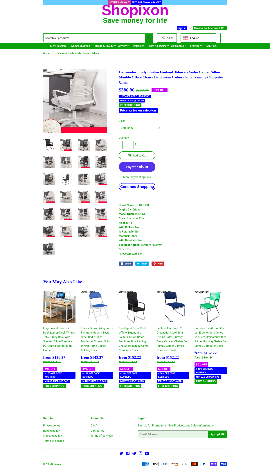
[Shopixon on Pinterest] (134, 453)
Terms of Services (102, 435)
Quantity (124, 137)
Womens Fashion (81, 45)
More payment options (137, 177)
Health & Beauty (104, 45)
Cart (170, 37)
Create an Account (206, 28)
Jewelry (122, 45)
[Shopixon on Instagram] (140, 453)
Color (122, 120)
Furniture (194, 45)
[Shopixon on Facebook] (128, 453)
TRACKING (210, 45)
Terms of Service (53, 440)
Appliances (177, 45)
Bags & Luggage (158, 45)
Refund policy (51, 430)
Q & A (94, 425)
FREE (222, 28)
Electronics (138, 45)
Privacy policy (51, 425)
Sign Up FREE (217, 434)
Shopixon (56, 464)
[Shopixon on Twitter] (121, 453)
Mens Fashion (58, 45)
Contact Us (97, 430)
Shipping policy (52, 435)
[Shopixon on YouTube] (147, 453)
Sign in (181, 28)
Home (46, 53)
